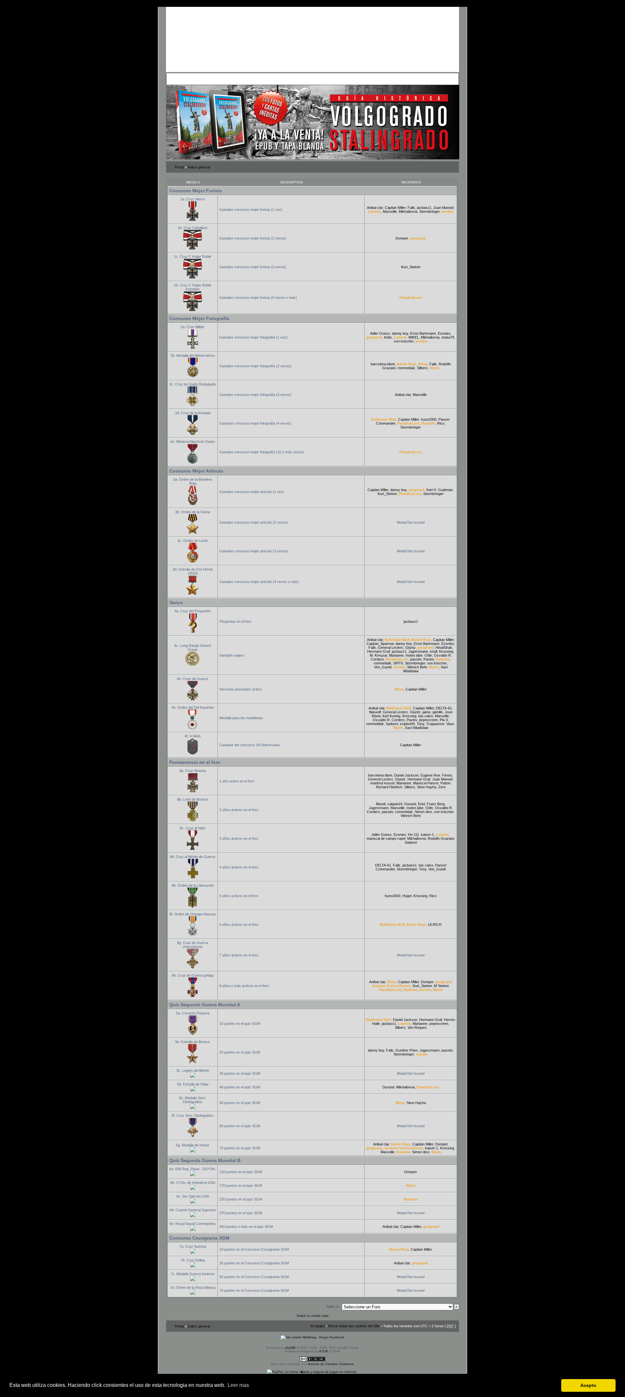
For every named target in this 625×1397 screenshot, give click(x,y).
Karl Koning (391, 716)
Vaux (450, 724)
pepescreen (428, 720)
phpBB (290, 1347)
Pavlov (429, 659)
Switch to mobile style (313, 1315)
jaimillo (438, 712)
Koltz (388, 337)
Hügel (406, 896)
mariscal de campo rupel (386, 838)
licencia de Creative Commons (331, 1364)
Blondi (380, 804)
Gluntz (410, 647)
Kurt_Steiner (411, 267)
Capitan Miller (395, 208)
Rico (440, 423)
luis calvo (425, 716)
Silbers (422, 368)
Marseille (390, 211)
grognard (418, 238)
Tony (420, 724)
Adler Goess (380, 333)
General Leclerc (390, 647)
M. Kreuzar (378, 655)
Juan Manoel (443, 208)
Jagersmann (418, 651)
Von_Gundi (382, 667)
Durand (410, 804)
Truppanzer (435, 724)
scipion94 (407, 724)
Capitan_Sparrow (380, 644)
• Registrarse (317, 79)
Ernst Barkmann (423, 333)
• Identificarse (341, 79)
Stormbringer (429, 211)
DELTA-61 (444, 708)
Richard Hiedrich (389, 787)
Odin (428, 655)
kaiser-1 (427, 835)
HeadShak (444, 647)
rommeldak (406, 368)
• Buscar (226, 79)
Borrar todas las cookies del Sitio (354, 1326)
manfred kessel (382, 783)
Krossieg (446, 651)
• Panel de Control (192, 79)
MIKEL (414, 337)
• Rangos (258, 79)
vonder (447, 211)
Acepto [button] (588, 1385)
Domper (402, 238)
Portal (179, 167)
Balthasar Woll (383, 419)
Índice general (199, 167)
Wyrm (434, 368)
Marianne (396, 655)
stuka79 (447, 337)
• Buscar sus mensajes (286, 79)
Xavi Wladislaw (416, 728)
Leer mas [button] (238, 1385)
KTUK (323, 1351)
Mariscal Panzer (425, 783)
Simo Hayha (426, 787)
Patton (445, 783)
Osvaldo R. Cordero (389, 720)
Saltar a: (332, 1306)
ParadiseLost (410, 297)
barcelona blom (383, 364)
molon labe (414, 655)
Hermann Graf (378, 651)
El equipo (318, 1326)
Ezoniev (444, 333)
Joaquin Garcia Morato (391, 986)
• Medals (242, 79)
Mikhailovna (408, 211)
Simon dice (423, 812)
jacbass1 (424, 208)
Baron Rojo (406, 364)
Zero (442, 787)
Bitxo (422, 364)
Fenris (447, 775)
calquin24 (394, 804)
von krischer (403, 341)
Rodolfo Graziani (441, 838)
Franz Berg (436, 804)
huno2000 (429, 419)
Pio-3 (444, 720)
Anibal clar (375, 208)
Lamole (374, 211)
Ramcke (428, 423)
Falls (411, 208)
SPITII (398, 663)
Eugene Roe (430, 775)
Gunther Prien (407, 1050)
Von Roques (417, 1027)
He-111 (413, 835)
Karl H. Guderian (439, 490)
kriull (433, 651)
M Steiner (441, 986)
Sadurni (392, 724)
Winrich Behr (417, 667)
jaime (427, 712)
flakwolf (375, 712)
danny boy (400, 333)
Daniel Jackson (406, 775)
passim (416, 659)
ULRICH (434, 924)
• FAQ (213, 79)
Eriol (421, 804)
